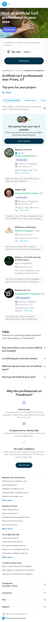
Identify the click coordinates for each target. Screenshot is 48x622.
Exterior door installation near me (15, 549)
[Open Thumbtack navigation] (5, 4)
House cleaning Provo (10, 510)
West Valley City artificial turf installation (18, 570)
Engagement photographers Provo (15, 517)
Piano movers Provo (9, 513)
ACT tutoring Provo (9, 525)
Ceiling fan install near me (12, 542)
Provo (20, 71)
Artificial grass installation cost (14, 481)
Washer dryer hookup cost (12, 496)
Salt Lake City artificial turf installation (17, 574)
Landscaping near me (10, 538)
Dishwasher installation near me (14, 553)
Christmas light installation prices (15, 493)
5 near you (9, 29)
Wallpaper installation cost (12, 489)
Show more (7, 500)
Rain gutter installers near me (13, 545)
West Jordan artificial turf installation (17, 566)
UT (14, 71)
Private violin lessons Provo (12, 521)
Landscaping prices (9, 485)
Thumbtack (6, 71)
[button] (20, 153)
